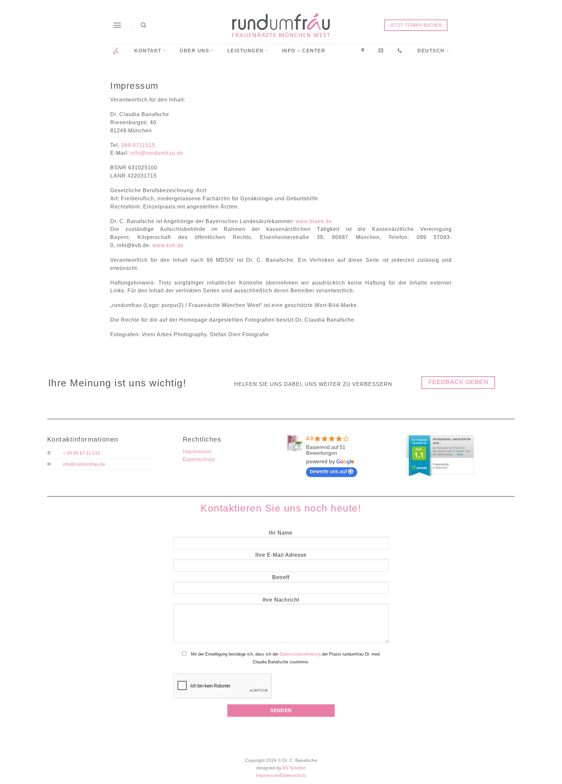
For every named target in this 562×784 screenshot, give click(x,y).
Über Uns (194, 50)
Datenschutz (199, 459)
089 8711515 (138, 145)
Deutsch (431, 50)
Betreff (280, 577)
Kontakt (148, 50)
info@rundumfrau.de (156, 153)
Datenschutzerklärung (300, 654)
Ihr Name (281, 533)
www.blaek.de (314, 221)
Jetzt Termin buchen (416, 25)
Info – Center (304, 50)
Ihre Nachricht (280, 600)
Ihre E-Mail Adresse (281, 555)
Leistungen (245, 50)
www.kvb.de (168, 245)
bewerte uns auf (328, 471)
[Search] (144, 25)
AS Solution (294, 767)
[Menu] (117, 25)
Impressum (197, 451)
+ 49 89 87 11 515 (81, 453)
